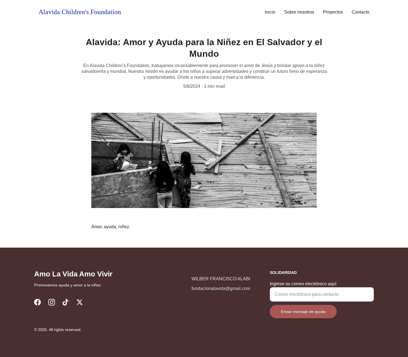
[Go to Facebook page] (37, 302)
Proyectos (333, 12)
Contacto (360, 12)
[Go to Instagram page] (51, 302)
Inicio (270, 12)
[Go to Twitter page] (79, 302)
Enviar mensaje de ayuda (303, 311)
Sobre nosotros (299, 12)
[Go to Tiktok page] (65, 302)
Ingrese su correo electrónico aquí (303, 283)
